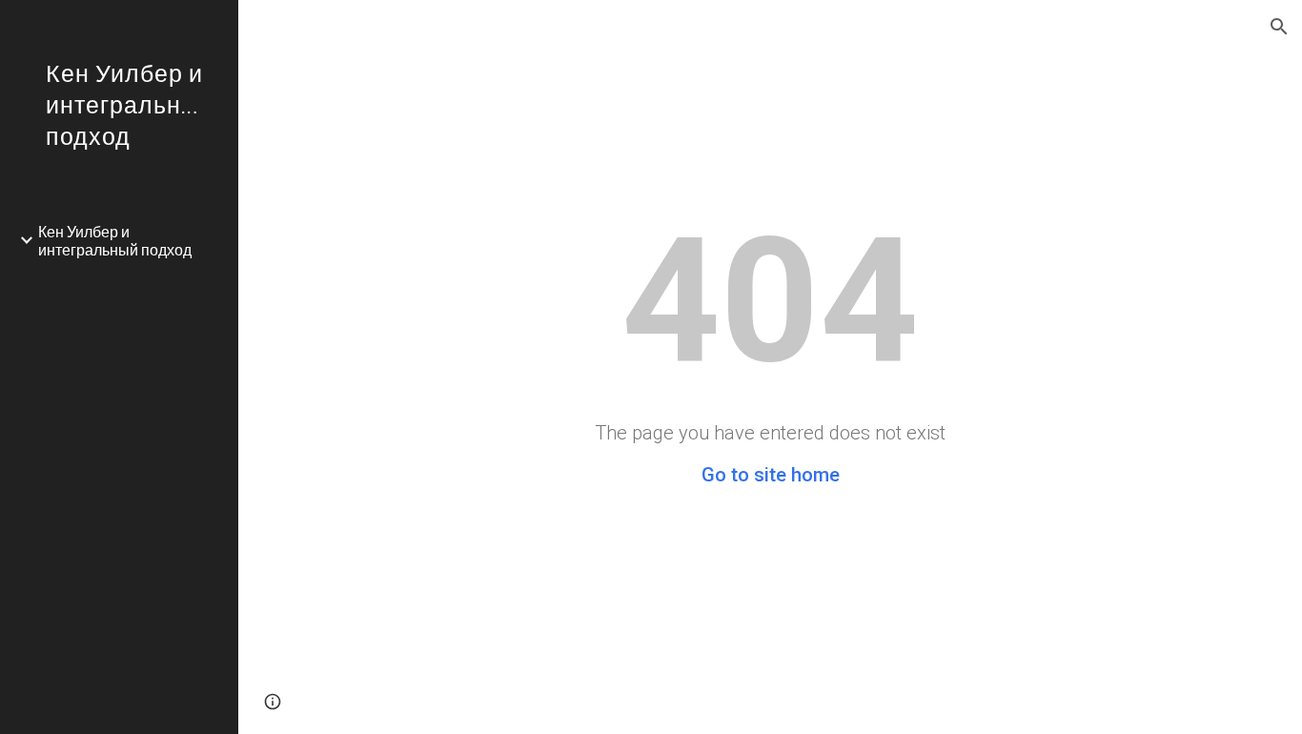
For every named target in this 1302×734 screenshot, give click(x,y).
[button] (1279, 27)
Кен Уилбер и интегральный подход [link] (115, 240)
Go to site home (771, 474)
